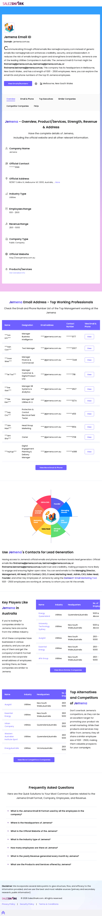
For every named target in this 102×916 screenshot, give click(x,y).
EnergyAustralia (12, 748)
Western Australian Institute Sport (11, 736)
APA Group (43, 658)
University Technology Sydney (44, 626)
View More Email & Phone (51, 467)
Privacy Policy (8, 904)
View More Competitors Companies (34, 759)
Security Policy (27, 904)
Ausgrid (42, 638)
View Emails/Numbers (18, 83)
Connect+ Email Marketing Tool (80, 578)
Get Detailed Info (17, 272)
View (89, 336)
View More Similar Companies (68, 670)
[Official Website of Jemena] (36, 83)
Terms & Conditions (48, 904)
